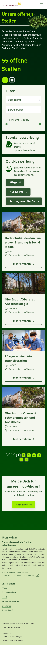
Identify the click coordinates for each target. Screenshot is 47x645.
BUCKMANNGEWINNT (11, 627)
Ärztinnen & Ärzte (9, 592)
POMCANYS (26, 623)
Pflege (4, 588)
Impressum (6, 633)
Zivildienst (6, 606)
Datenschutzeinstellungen (13, 640)
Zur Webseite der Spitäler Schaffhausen (18, 575)
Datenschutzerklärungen (12, 636)
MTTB (4, 597)
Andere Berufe (7, 610)
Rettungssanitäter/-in (10, 601)
